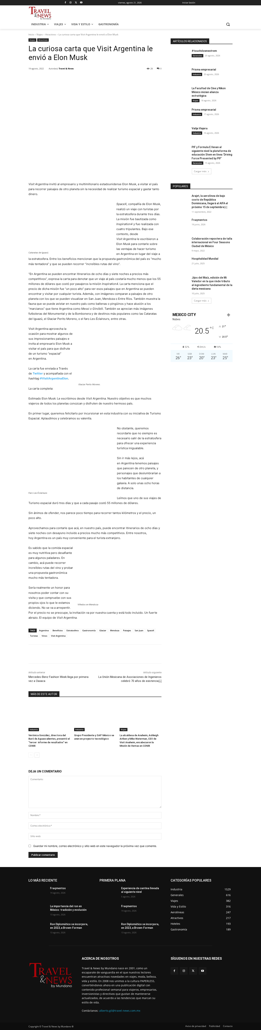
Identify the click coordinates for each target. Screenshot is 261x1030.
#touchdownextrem (204, 50)
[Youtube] (81, 3)
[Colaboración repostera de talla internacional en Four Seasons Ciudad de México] (180, 243)
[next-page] (37, 755)
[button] (228, 24)
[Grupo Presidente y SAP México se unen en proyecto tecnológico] (95, 716)
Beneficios (58, 630)
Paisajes (127, 630)
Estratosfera (72, 630)
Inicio (31, 34)
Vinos (44, 635)
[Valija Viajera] (180, 133)
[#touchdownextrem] (180, 55)
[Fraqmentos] (180, 224)
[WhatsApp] (81, 78)
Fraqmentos (199, 219)
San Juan (139, 630)
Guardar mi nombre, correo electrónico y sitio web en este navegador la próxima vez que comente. (95, 846)
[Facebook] (65, 3)
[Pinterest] (72, 78)
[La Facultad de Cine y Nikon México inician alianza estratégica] (180, 93)
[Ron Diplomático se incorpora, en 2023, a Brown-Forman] (37, 928)
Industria (34, 729)
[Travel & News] (46, 69)
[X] (76, 3)
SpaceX (150, 630)
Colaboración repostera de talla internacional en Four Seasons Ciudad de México (212, 242)
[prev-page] (30, 755)
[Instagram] (70, 3)
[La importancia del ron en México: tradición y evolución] (37, 910)
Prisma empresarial (204, 69)
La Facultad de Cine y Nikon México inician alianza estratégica (209, 92)
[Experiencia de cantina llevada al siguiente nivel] (109, 893)
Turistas (34, 635)
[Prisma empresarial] (180, 74)
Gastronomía (89, 630)
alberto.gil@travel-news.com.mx (119, 1010)
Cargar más (200, 171)
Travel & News (66, 68)
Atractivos (50, 34)
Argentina (44, 630)
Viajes (39, 34)
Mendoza (114, 630)
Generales (197, 55)
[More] (90, 78)
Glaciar (102, 630)
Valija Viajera (200, 128)
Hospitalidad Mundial (205, 258)
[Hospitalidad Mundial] (180, 263)
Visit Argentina (58, 635)
